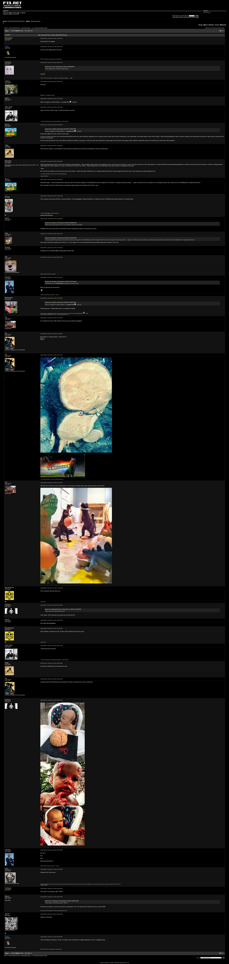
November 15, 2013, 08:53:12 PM (51, 914)
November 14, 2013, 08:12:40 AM (51, 663)
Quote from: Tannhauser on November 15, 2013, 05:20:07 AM (61, 901)
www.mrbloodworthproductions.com (48, 314)
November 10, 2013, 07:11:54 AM (51, 247)
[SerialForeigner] (5, 215)
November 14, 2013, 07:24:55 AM (51, 628)
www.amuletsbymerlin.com (63, 314)
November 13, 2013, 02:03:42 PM (51, 605)
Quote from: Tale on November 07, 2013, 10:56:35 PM (59, 66)
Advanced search (35, 21)
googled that (65, 102)
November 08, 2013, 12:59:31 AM (51, 38)
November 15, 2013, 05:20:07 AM (51, 888)
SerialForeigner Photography (46, 215)
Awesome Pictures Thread (41, 28)
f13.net (6, 28)
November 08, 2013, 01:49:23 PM (51, 98)
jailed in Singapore (76, 321)
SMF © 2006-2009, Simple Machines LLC (120, 962)
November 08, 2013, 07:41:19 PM (51, 107)
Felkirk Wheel (55, 250)
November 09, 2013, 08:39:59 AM (51, 218)
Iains (48, 213)
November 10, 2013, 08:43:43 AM (51, 257)
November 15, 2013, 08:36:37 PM (51, 896)
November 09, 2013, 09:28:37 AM (51, 233)
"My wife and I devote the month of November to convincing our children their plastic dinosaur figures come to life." (72, 485)
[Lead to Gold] (5, 933)
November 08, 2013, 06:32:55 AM (51, 46)
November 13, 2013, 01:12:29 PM (51, 587)
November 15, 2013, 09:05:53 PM (51, 936)
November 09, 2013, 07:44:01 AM (51, 195)
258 (12, 30)
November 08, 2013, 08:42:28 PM (51, 145)
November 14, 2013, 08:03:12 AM (51, 645)
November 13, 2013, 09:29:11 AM (51, 354)
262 (22, 30)
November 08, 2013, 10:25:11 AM (51, 81)
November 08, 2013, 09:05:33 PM (51, 161)
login (18, 12)
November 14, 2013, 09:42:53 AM (51, 678)
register (23, 12)
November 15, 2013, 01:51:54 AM (51, 850)
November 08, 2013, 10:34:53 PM (51, 179)
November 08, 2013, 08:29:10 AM (51, 62)
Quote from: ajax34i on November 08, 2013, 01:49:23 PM (60, 129)
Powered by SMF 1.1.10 (105, 962)
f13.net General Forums (14, 28)
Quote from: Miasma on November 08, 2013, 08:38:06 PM (60, 222)
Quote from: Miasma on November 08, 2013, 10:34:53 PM (60, 238)
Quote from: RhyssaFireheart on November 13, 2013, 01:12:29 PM (63, 609)
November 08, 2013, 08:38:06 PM (51, 124)
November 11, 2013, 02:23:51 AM (51, 277)
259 (15, 30)
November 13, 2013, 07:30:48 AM (51, 333)
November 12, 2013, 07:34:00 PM (51, 317)
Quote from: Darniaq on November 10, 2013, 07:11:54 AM (60, 281)
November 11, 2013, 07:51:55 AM (51, 298)
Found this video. (45, 182)
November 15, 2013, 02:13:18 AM (51, 869)
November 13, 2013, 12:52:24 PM (51, 482)
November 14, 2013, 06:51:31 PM (51, 700)
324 (26, 30)
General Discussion (26, 28)
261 (20, 30)
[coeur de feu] (5, 602)
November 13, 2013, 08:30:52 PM (51, 620)
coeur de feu (43, 601)
